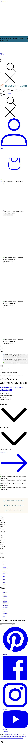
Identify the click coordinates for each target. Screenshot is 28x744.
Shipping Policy (10, 736)
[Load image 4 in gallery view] (15, 362)
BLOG (4, 616)
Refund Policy (3, 736)
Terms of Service (21, 734)
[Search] (14, 73)
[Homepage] (13, 87)
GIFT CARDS (4, 583)
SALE (4, 579)
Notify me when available (5, 399)
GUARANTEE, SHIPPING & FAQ (4, 607)
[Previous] (0, 346)
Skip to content (3, 0)
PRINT (4, 576)
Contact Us (2, 54)
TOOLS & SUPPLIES (4, 572)
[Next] (0, 350)
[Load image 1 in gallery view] (15, 355)
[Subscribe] (14, 624)
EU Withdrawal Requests (13, 738)
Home (1, 181)
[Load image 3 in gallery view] (15, 360)
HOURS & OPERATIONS (4, 602)
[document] (14, 483)
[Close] (0, 474)
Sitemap (21, 738)
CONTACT (4, 592)
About (1, 53)
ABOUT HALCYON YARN (4, 597)
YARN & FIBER (4, 563)
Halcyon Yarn (6, 734)
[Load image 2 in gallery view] (15, 357)
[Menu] (0, 59)
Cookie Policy (18, 736)
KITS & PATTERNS (4, 568)
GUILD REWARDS (4, 612)
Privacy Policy (13, 734)
